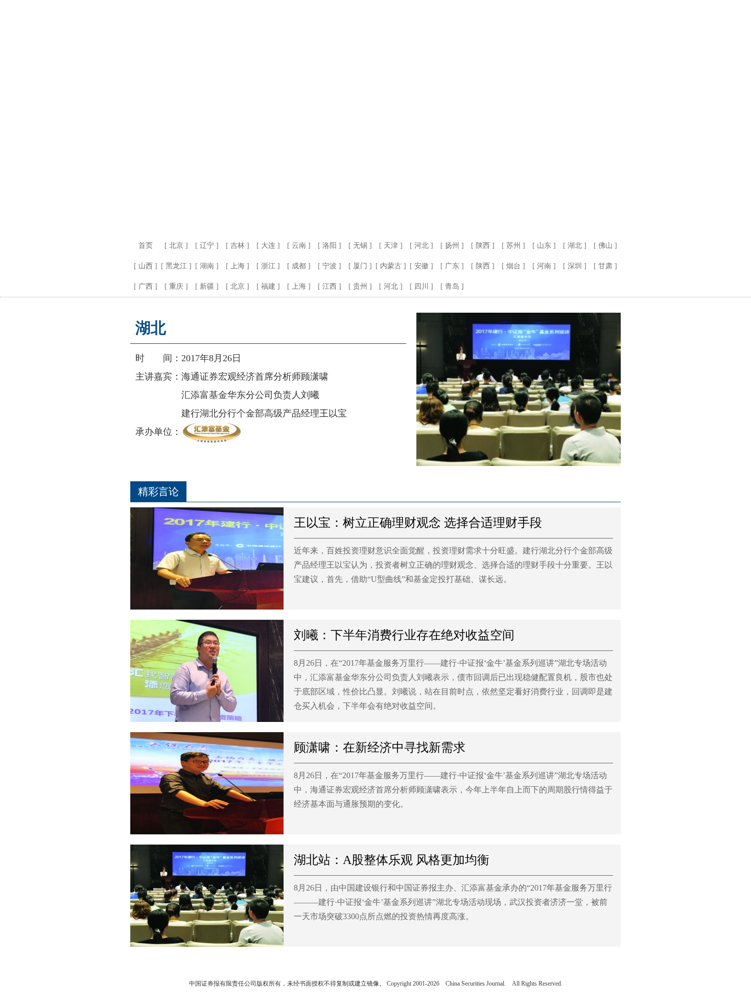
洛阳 (329, 245)
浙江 (268, 266)
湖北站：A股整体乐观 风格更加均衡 (391, 860)
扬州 (452, 245)
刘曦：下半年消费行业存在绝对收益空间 (404, 635)
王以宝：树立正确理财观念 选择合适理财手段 (418, 522)
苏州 (513, 245)
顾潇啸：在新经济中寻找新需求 (379, 747)
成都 (299, 266)
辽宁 (207, 245)
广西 (145, 286)
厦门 (360, 266)
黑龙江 (176, 266)
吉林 (237, 245)
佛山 (605, 245)
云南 (299, 245)
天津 (391, 245)
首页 (145, 245)
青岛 (452, 286)
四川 (421, 286)
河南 (544, 266)
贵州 (360, 286)
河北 (421, 245)
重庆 (176, 286)
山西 (145, 266)
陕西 (483, 245)
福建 (268, 286)
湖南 (207, 266)
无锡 (360, 245)
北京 (176, 245)
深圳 (575, 266)
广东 (452, 266)
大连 (268, 245)
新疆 (207, 286)
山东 (544, 245)
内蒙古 (391, 266)
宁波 (329, 266)
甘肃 (605, 266)
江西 (329, 286)
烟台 (513, 266)
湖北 (575, 245)
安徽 (421, 266)
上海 (237, 266)
